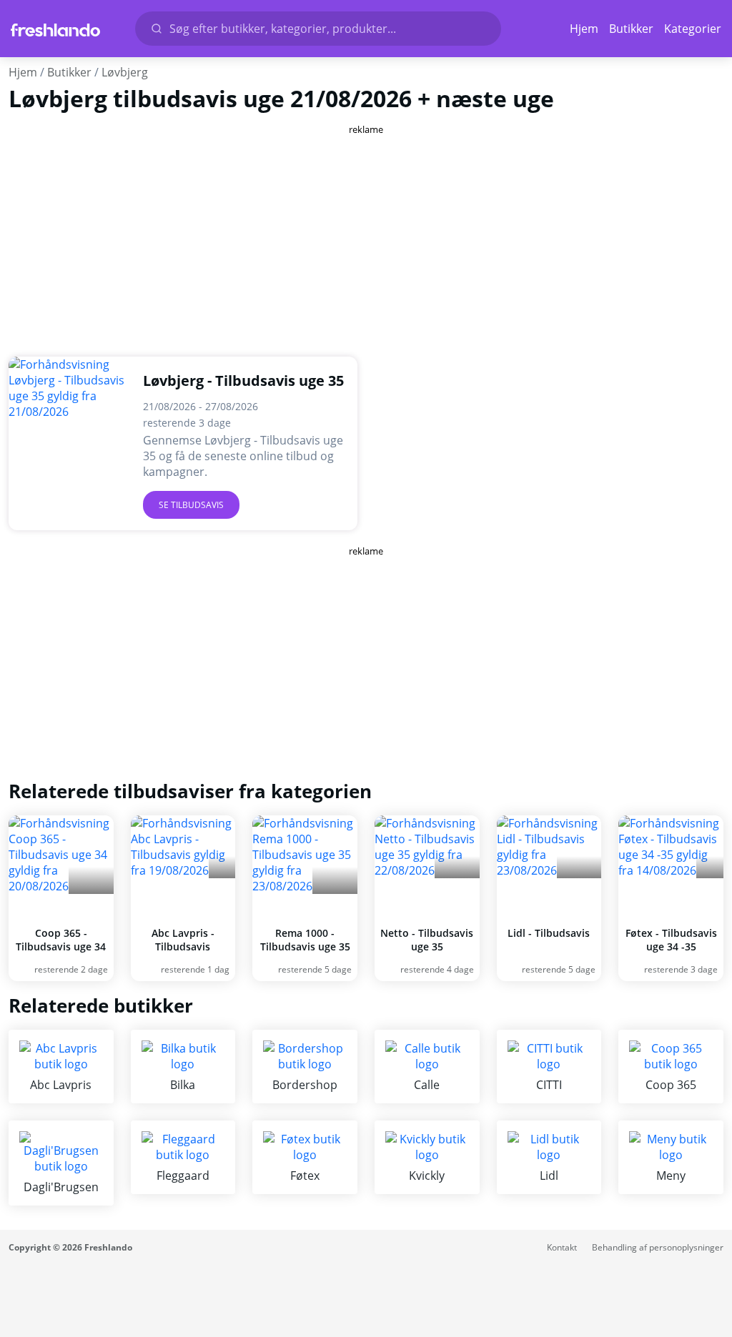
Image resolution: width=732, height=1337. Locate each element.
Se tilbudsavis (191, 505)
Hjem (584, 28)
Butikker (631, 28)
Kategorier (692, 28)
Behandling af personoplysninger (657, 1247)
